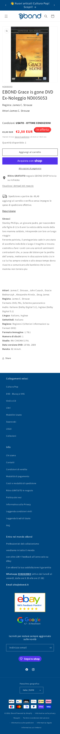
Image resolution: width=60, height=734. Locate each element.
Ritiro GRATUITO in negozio (19, 490)
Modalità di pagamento (17, 476)
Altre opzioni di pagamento (30, 168)
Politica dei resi (13, 497)
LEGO (8, 428)
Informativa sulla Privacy (18, 504)
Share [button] (8, 358)
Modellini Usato (14, 414)
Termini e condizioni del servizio (36, 718)
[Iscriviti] (50, 647)
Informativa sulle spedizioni (22, 723)
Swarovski (11, 421)
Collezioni (11, 435)
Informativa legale (44, 723)
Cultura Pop (12, 386)
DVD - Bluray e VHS (15, 393)
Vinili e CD (11, 400)
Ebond (13, 713)
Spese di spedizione (22, 137)
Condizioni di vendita (16, 469)
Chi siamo (11, 455)
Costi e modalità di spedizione (21, 483)
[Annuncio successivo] (54, 5)
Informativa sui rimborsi (31, 727)
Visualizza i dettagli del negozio (18, 185)
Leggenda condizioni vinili (19, 511)
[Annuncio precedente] (5, 5)
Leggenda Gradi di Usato (18, 518)
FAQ (8, 525)
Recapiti (17, 718)
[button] (6, 16)
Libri (8, 407)
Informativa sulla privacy (45, 713)
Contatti (10, 462)
